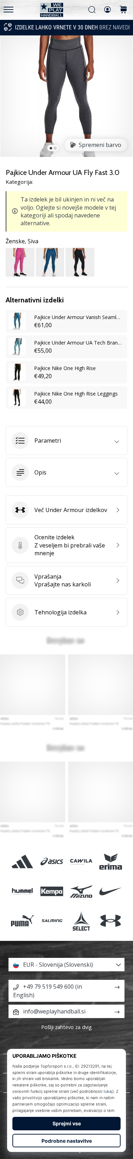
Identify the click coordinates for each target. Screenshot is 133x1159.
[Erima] (111, 861)
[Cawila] (81, 861)
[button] (66, 440)
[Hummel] (22, 891)
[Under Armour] (111, 920)
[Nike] (111, 891)
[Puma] (22, 920)
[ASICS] (51, 861)
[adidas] (22, 861)
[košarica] (123, 10)
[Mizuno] (81, 891)
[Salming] (51, 920)
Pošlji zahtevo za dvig (66, 1027)
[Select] (81, 920)
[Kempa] (51, 891)
